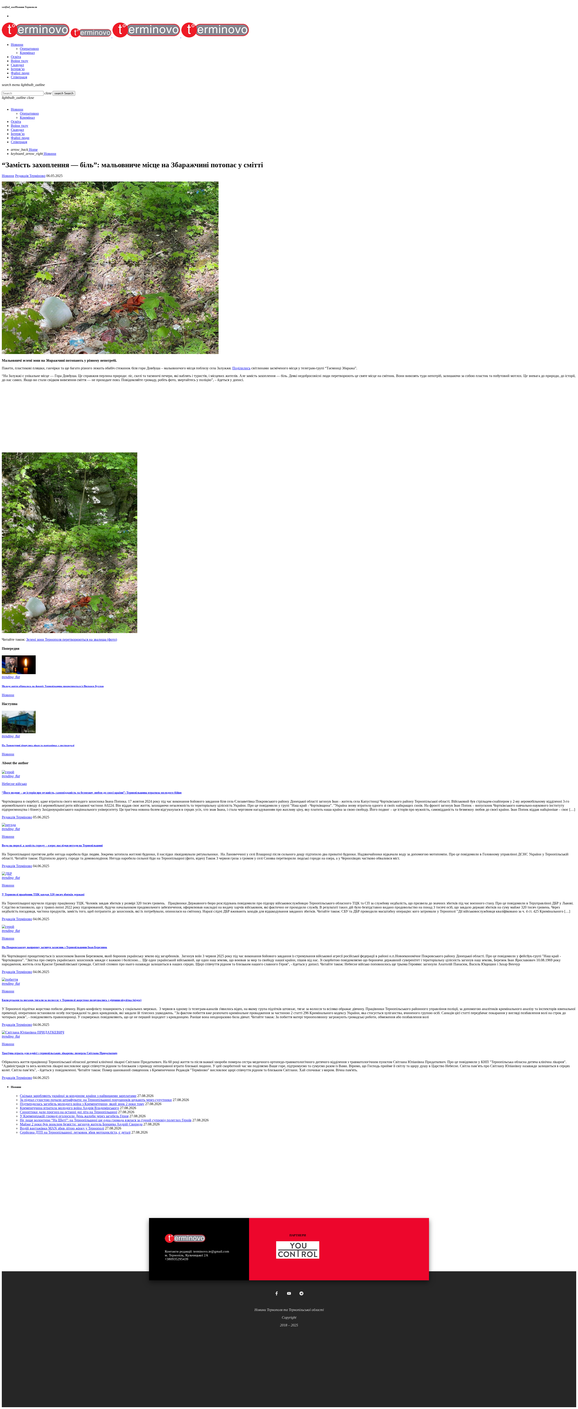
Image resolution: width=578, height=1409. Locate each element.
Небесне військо (14, 784)
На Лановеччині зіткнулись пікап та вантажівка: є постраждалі (38, 745)
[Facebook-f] (277, 1293)
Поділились (241, 368)
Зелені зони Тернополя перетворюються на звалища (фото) (71, 639)
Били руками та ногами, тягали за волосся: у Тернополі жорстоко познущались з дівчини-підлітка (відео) (71, 1000)
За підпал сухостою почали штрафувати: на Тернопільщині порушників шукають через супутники (96, 1100)
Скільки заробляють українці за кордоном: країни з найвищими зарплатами (78, 1096)
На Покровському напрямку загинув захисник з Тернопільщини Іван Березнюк (54, 947)
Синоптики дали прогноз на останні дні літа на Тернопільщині (68, 1112)
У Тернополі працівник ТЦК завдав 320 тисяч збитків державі (43, 894)
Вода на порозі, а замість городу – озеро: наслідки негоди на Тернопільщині (52, 845)
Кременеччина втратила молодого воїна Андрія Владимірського (69, 1108)
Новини (8, 176)
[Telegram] (301, 1293)
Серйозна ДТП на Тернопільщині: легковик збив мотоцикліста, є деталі (75, 1132)
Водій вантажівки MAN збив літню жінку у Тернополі (62, 1128)
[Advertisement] (137, 417)
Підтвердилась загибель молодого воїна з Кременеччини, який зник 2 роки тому (82, 1104)
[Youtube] (289, 1293)
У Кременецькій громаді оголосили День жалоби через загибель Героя (74, 1116)
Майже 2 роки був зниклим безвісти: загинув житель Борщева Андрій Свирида (81, 1124)
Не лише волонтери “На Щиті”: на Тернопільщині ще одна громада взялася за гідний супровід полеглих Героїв (105, 1120)
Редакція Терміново (30, 176)
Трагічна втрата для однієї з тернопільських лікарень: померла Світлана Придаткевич (59, 1053)
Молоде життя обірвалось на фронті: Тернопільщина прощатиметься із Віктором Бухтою (53, 686)
